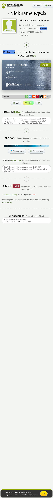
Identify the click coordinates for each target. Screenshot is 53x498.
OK (44, 494)
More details (7, 202)
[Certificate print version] (39, 102)
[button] (48, 5)
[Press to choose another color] (26, 146)
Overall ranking (11, 194)
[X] (41, 96)
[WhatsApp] (26, 96)
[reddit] (33, 96)
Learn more (32, 495)
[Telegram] (30, 96)
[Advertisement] (26, 258)
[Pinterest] (37, 96)
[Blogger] (44, 96)
